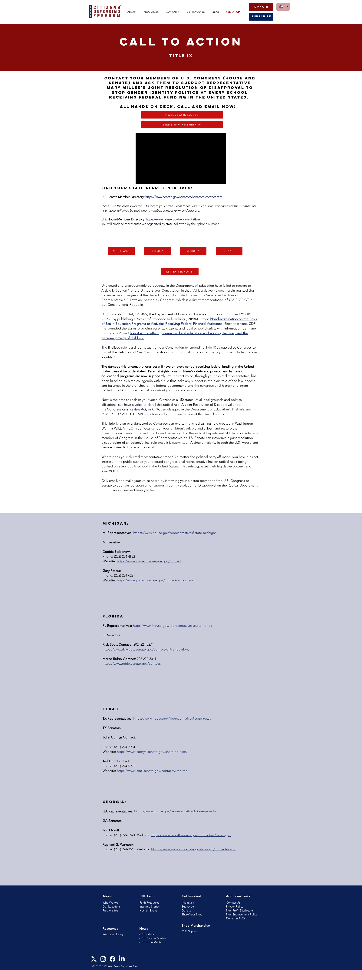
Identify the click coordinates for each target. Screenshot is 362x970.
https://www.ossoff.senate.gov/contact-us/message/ (191, 835)
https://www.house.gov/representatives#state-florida (172, 626)
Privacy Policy (234, 906)
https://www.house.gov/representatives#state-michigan (175, 533)
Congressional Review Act (126, 409)
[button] (132, 11)
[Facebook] (112, 959)
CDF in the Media (150, 942)
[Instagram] (103, 959)
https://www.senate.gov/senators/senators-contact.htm (183, 197)
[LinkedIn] (121, 959)
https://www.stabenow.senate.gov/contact (149, 561)
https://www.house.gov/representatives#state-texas (172, 718)
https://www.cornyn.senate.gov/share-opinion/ (152, 752)
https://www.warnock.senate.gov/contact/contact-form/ (193, 849)
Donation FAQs (235, 918)
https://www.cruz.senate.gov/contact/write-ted (152, 771)
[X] (94, 959)
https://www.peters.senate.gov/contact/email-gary (155, 580)
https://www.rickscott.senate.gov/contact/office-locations (146, 649)
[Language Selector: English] (283, 7)
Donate (186, 910)
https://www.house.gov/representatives (173, 219)
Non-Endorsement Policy (241, 914)
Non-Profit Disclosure (239, 910)
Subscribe (188, 906)
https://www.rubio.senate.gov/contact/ (132, 663)
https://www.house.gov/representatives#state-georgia (175, 811)
